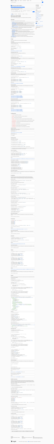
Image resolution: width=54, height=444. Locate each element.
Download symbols (38, 15)
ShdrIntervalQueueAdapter (15, 26)
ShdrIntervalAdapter (14, 23)
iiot (39, 25)
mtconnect (37, 25)
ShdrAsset (13, 35)
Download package (38, 14)
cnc (42, 25)
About (23, 441)
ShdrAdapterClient (14, 36)
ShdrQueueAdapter (14, 24)
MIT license (37, 13)
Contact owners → (41, 21)
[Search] (42, 2)
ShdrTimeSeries (13, 31)
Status (23, 436)
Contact (12, 436)
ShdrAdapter (13, 22)
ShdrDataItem (13, 29)
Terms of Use (25, 441)
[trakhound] (36, 23)
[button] (34, 11)
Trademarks (39, 441)
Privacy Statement (36, 441)
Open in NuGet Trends (38, 18)
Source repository (38, 12)
